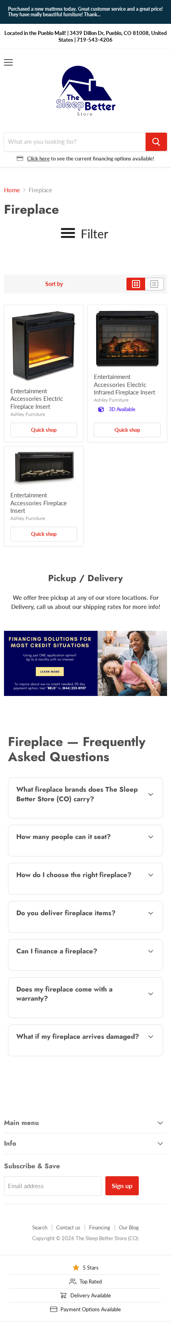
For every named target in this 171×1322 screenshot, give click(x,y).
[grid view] (135, 284)
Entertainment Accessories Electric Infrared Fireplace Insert (124, 384)
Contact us (68, 1227)
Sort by (54, 284)
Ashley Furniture (27, 414)
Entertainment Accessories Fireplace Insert (38, 502)
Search (39, 1227)
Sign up (122, 1185)
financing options (71, 969)
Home (12, 190)
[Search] (156, 142)
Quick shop (43, 430)
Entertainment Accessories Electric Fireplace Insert (36, 398)
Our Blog (129, 1227)
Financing (99, 1227)
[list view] (154, 284)
